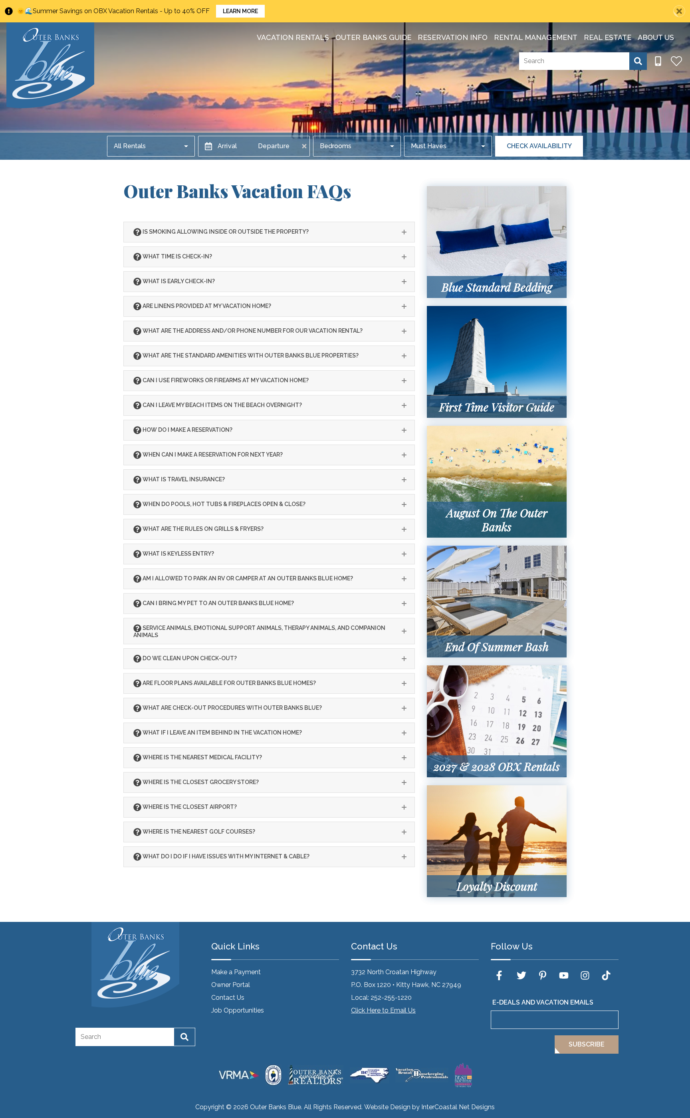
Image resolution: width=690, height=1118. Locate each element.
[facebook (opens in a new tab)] (500, 975)
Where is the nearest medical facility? (201, 757)
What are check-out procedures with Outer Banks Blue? (231, 707)
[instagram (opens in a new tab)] (585, 975)
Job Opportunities (237, 1010)
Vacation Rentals (293, 37)
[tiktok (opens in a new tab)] (606, 975)
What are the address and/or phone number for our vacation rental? (252, 330)
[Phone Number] (658, 61)
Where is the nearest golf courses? (198, 831)
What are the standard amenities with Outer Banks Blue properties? (250, 355)
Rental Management (535, 37)
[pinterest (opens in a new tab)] (542, 975)
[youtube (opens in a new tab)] (563, 975)
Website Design (387, 1107)
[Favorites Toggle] (676, 61)
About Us (656, 37)
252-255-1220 (391, 997)
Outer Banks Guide (373, 37)
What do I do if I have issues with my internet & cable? (225, 856)
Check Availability (539, 146)
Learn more (240, 11)
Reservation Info (453, 37)
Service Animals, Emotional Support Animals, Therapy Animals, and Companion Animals (259, 631)
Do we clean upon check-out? (189, 658)
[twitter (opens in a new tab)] (521, 975)
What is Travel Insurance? (183, 479)
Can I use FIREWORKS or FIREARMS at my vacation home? (225, 380)
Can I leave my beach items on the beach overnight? (221, 404)
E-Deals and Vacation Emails (542, 1002)
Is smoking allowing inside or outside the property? (225, 231)
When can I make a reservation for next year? (212, 454)
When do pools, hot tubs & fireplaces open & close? (223, 503)
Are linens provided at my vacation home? (206, 305)
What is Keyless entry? (177, 553)
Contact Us (227, 997)
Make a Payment (236, 972)
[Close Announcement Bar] (679, 11)
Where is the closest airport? (189, 806)
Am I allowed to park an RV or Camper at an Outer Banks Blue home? (247, 578)
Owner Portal (230, 985)
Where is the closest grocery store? (200, 781)
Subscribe (587, 1044)
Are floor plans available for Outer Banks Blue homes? (228, 682)
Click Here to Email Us (383, 1010)
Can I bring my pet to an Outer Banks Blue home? (217, 603)
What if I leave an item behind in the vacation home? (221, 732)
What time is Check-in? (176, 256)
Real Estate (607, 37)
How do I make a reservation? (186, 429)
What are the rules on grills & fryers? (202, 528)
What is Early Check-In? (178, 281)
